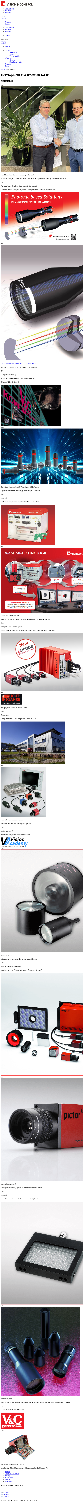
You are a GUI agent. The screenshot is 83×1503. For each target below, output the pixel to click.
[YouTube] (5, 1493)
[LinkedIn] (5, 1496)
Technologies (9, 9)
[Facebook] (5, 1494)
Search (7, 24)
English (3, 18)
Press (7, 66)
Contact (7, 22)
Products (8, 12)
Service (7, 50)
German (3, 16)
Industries (8, 11)
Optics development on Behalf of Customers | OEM (18, 363)
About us (8, 58)
